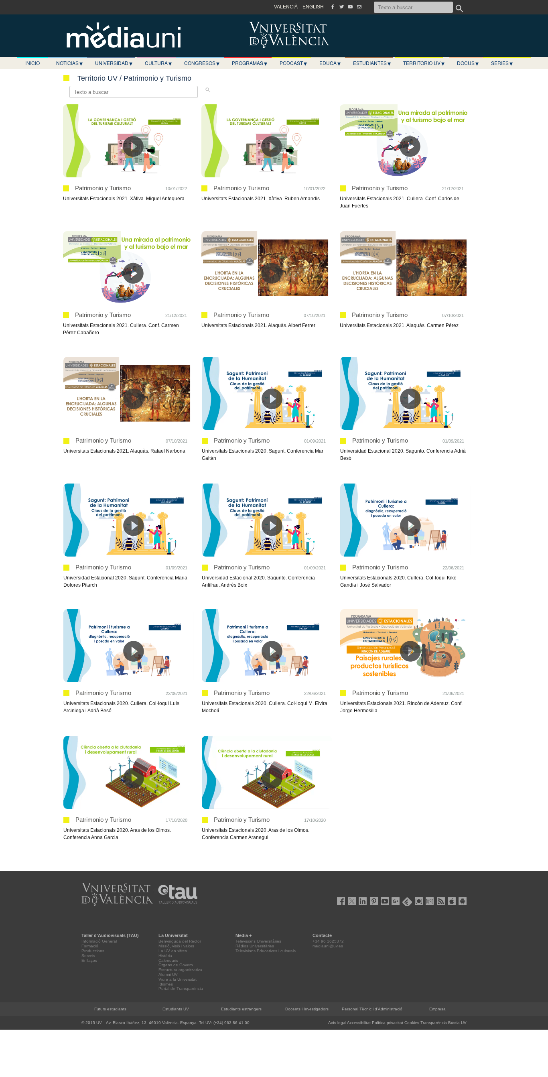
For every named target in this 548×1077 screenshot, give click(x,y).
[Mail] (359, 7)
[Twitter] (341, 7)
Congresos (201, 63)
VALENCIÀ (286, 7)
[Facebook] (332, 7)
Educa (330, 63)
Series (502, 63)
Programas (249, 63)
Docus (468, 63)
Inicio (32, 62)
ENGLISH (313, 7)
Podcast (293, 63)
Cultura (158, 63)
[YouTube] (350, 7)
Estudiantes (372, 63)
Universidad (113, 63)
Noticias (69, 63)
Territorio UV (423, 63)
